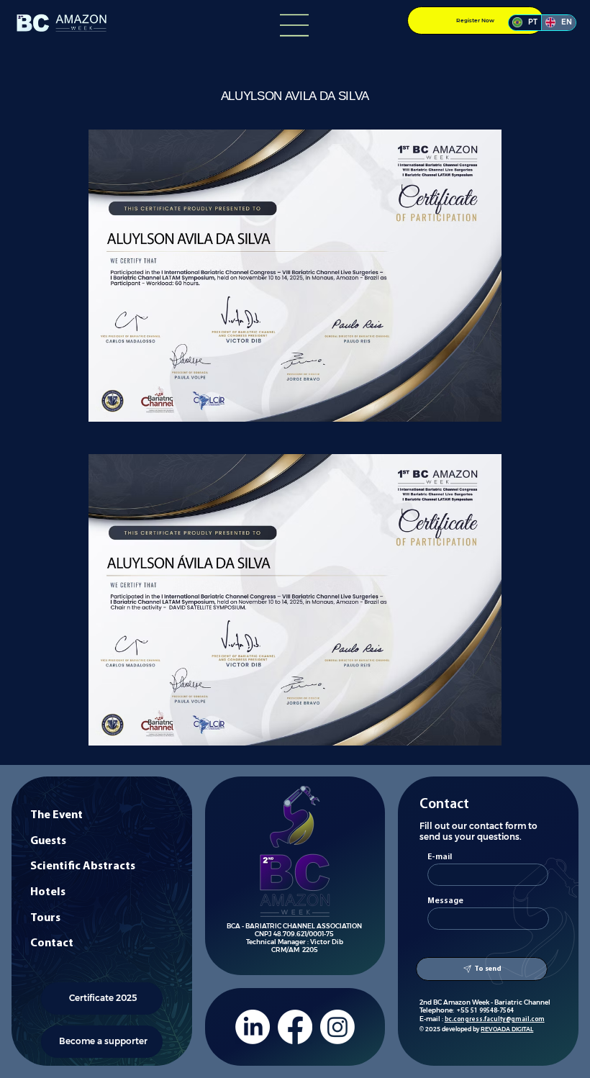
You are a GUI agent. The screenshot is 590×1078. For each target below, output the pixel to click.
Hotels (47, 892)
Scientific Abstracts (82, 866)
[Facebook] (295, 1027)
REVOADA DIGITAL (507, 1029)
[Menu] (295, 25)
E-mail (439, 857)
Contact (51, 943)
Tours (45, 918)
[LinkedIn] (252, 1027)
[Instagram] (337, 1027)
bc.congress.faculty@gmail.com (495, 1019)
